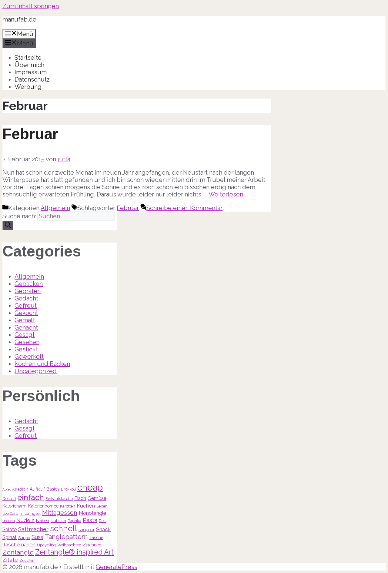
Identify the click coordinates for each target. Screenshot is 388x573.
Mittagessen (59, 512)
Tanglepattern (66, 537)
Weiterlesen (226, 194)
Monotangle (92, 513)
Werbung (28, 86)
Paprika (74, 520)
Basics (52, 488)
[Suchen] (7, 225)
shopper (87, 529)
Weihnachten (69, 545)
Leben (102, 506)
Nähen (42, 520)
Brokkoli (68, 489)
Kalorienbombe (43, 505)
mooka (8, 520)
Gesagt (25, 334)
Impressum (31, 72)
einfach (31, 497)
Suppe (24, 537)
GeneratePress (116, 567)
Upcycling (46, 545)
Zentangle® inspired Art (74, 552)
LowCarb (10, 513)
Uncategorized (36, 371)
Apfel (6, 489)
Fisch (80, 498)
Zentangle (18, 552)
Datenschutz (32, 79)
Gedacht (26, 298)
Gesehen (27, 342)
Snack (103, 529)
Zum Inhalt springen (30, 6)
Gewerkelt (29, 356)
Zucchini (27, 560)
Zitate (10, 560)
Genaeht (26, 327)
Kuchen (86, 506)
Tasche (96, 537)
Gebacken (29, 283)
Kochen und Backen (42, 363)
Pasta (90, 520)
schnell (63, 528)
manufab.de (19, 19)
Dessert (9, 498)
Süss (37, 537)
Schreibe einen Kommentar (184, 208)
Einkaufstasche (59, 498)
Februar (30, 134)
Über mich (29, 65)
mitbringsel (30, 513)
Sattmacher (33, 529)
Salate (9, 529)
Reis (102, 520)
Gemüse (97, 498)
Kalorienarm (14, 505)
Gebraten (28, 291)
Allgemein (55, 208)
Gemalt (25, 320)
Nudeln (25, 520)
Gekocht (26, 313)
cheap (90, 487)
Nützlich (58, 520)
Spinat (9, 537)
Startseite (28, 57)
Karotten (67, 506)
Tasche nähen (18, 544)
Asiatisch (20, 489)
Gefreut (26, 305)
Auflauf (37, 488)
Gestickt (26, 349)
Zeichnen (92, 544)
